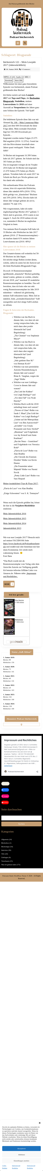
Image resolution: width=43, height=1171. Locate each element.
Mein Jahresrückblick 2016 (14, 513)
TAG (3, 854)
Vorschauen (5, 861)
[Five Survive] (9, 607)
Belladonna (19, 619)
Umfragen (4, 857)
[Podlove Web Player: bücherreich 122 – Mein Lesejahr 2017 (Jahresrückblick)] (21, 74)
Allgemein (4, 839)
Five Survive (19, 600)
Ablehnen (21, 1155)
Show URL (18, 80)
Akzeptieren (21, 1148)
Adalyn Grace (20, 621)
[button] (40, 1123)
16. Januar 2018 (12, 69)
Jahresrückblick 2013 (12, 528)
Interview (4, 850)
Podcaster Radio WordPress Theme (14, 876)
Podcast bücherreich (22, 37)
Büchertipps (5, 847)
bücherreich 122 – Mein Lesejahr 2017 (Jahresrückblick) (19, 63)
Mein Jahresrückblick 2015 (14, 518)
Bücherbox (5, 843)
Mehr (9, 584)
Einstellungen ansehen (21, 1161)
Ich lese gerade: (16, 595)
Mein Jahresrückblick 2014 (14, 523)
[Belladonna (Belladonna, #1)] (9, 626)
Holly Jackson (20, 602)
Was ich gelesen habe (8, 865)
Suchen (21, 824)
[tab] (18, 43)
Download (8, 80)
